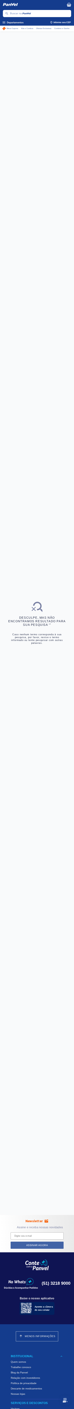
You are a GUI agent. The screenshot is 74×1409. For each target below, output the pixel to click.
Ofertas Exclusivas (43, 28)
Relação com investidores (25, 1377)
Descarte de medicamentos (26, 1388)
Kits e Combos (27, 28)
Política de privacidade (23, 1383)
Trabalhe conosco (21, 1367)
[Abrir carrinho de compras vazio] (69, 4)
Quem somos (18, 1361)
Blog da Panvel (19, 1372)
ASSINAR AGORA (37, 1245)
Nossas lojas (18, 1393)
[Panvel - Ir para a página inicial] (32, 5)
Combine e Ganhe (62, 28)
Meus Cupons (12, 28)
